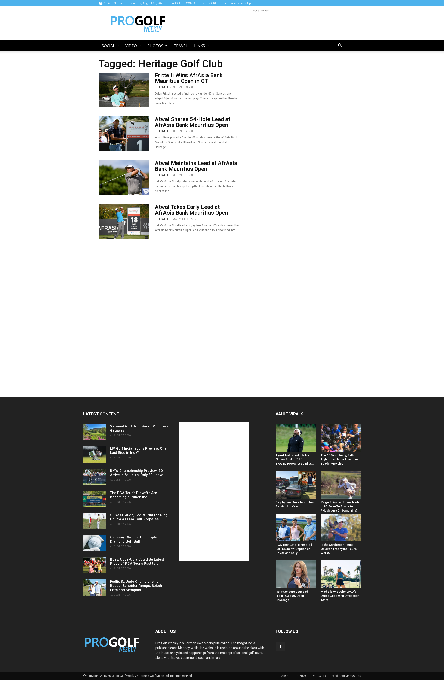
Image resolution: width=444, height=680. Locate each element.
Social (108, 45)
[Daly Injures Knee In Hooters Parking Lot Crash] (296, 484)
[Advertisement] (261, 23)
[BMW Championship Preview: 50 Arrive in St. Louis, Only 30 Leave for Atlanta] (94, 477)
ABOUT (177, 3)
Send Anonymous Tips (238, 3)
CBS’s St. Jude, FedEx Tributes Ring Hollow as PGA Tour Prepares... (139, 517)
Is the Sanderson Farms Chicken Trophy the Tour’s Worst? (339, 549)
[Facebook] (342, 3)
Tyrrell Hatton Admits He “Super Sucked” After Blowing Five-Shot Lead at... (295, 459)
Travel (181, 45)
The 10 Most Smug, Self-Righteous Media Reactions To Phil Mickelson (339, 459)
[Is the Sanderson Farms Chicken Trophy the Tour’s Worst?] (341, 527)
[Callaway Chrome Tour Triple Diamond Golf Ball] (94, 543)
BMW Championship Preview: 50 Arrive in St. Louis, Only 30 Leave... (138, 473)
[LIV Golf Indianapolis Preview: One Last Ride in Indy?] (94, 454)
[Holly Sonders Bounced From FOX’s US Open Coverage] (296, 574)
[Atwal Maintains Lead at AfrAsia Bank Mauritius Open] (124, 177)
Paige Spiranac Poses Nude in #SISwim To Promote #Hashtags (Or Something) (340, 506)
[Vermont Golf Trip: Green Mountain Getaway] (94, 432)
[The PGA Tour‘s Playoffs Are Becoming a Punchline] (94, 499)
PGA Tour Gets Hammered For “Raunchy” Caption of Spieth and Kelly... (294, 549)
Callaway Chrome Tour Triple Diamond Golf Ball (133, 539)
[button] (339, 46)
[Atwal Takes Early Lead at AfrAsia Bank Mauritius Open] (124, 221)
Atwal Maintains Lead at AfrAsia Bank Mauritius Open (196, 166)
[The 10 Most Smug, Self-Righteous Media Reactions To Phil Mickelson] (341, 438)
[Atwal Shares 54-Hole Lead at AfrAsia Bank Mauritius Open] (124, 133)
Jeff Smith (162, 87)
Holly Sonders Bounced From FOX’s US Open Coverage (292, 596)
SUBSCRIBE (211, 3)
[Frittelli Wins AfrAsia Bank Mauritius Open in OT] (124, 90)
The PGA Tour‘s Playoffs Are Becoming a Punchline (133, 495)
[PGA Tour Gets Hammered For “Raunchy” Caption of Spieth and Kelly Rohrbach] (296, 527)
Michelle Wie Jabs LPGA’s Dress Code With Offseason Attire (340, 596)
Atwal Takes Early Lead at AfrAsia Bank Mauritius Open (191, 210)
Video (131, 45)
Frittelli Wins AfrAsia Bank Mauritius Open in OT (188, 78)
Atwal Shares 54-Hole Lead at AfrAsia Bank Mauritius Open (192, 122)
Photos (155, 45)
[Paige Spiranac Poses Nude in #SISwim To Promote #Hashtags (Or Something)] (341, 484)
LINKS (199, 45)
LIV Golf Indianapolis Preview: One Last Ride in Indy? (138, 450)
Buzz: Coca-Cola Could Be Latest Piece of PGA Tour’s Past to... (137, 561)
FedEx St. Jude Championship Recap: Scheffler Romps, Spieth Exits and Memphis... (136, 585)
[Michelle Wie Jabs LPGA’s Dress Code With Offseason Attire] (341, 574)
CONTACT (192, 3)
